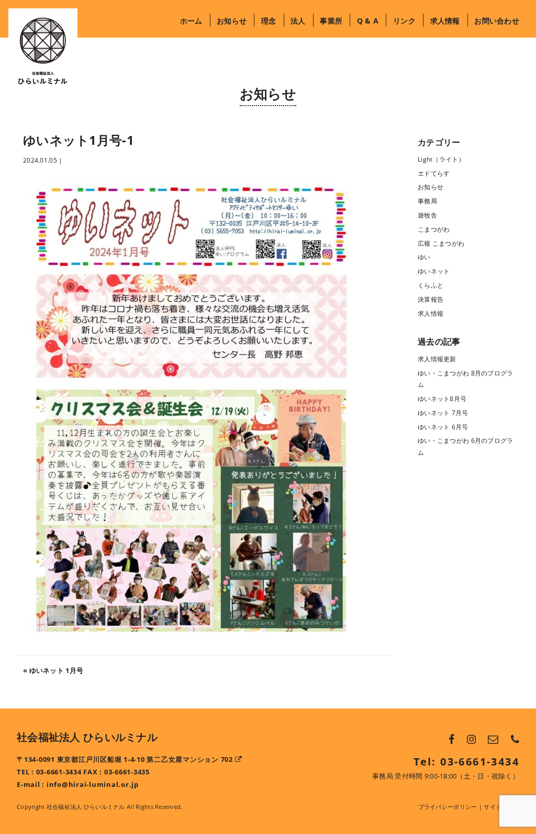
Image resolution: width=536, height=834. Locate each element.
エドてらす (434, 173)
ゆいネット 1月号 (56, 670)
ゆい (424, 257)
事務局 (427, 201)
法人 (298, 21)
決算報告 (430, 299)
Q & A (367, 21)
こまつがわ (434, 229)
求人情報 (445, 21)
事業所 (331, 21)
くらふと (430, 285)
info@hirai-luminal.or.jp (93, 784)
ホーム (191, 21)
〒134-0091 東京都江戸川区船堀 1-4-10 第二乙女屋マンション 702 (126, 759)
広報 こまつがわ (441, 243)
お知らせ (232, 21)
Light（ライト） (441, 159)
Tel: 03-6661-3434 (466, 762)
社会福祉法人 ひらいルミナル (87, 737)
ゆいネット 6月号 (443, 426)
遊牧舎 (427, 215)
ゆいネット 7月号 (443, 412)
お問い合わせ (496, 21)
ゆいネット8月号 (442, 398)
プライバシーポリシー (447, 806)
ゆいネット (434, 271)
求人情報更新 (437, 359)
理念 (268, 21)
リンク (404, 21)
